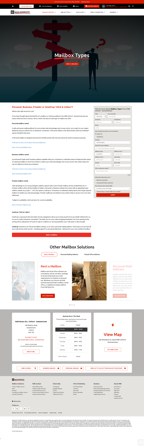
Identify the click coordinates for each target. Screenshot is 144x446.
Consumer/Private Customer (105, 183)
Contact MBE (117, 396)
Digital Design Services (99, 394)
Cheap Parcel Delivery (58, 392)
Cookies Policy (52, 412)
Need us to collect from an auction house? (106, 368)
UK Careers (117, 388)
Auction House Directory (38, 394)
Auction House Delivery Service (40, 392)
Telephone (100, 136)
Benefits (14, 390)
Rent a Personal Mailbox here (22, 147)
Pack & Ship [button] (80, 12)
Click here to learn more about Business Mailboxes (29, 169)
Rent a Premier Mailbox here (21, 205)
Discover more (47, 296)
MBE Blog (116, 392)
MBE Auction (36, 384)
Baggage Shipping (57, 388)
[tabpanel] (72, 281)
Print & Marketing (79, 384)
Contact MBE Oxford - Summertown (32, 340)
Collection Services (58, 394)
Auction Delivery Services (39, 390)
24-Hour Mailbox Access (18, 386)
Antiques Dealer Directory (39, 388)
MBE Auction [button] (65, 12)
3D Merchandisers (78, 386)
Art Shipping (56, 386)
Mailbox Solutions (18, 384)
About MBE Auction (37, 386)
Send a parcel (26, 368)
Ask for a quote (93, 6)
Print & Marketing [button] (96, 12)
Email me (99, 134)
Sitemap (116, 394)
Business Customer (102, 180)
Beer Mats (76, 390)
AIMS (13, 388)
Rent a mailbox (72, 64)
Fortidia (60, 412)
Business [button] (113, 12)
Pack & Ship (56, 384)
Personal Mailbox (72, 368)
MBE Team (116, 390)
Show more (17, 401)
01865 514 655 (32, 337)
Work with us (117, 386)
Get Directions (113, 349)
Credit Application (98, 392)
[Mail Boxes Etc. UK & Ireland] (20, 12)
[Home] (13, 6)
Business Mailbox (49, 368)
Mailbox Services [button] (48, 12)
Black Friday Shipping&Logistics (102, 388)
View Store (31, 351)
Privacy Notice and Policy (30, 412)
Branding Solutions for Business (102, 390)
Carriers (55, 390)
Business (97, 384)
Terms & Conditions (43, 412)
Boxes (75, 394)
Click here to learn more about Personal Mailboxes (29, 142)
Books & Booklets (78, 392)
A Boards (75, 388)
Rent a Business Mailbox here (22, 174)
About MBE (118, 384)
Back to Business (98, 386)
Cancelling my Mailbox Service (19, 392)
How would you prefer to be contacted (106, 131)
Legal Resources (118, 398)
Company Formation (17, 394)
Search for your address (102, 145)
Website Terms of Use (17, 412)
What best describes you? (102, 177)
